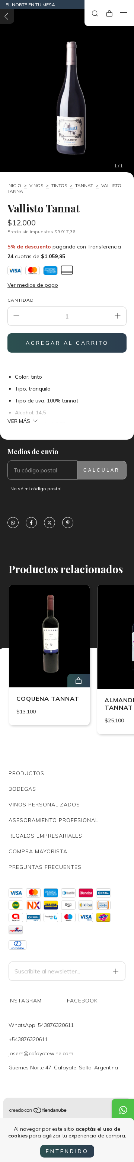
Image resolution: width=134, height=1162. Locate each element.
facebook (82, 1000)
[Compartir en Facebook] (31, 523)
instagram (25, 1000)
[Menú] (123, 13)
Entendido (67, 1151)
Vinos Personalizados (44, 804)
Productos (26, 773)
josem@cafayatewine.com (41, 1053)
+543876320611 (28, 1039)
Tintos (59, 185)
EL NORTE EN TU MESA (30, 4)
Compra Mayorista (38, 851)
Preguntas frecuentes (45, 867)
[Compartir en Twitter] (49, 523)
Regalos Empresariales (45, 835)
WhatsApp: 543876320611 (41, 1025)
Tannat (84, 185)
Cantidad (20, 300)
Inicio (14, 185)
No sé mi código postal (35, 488)
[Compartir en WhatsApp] (13, 523)
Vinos (36, 185)
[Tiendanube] (38, 1111)
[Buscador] (95, 13)
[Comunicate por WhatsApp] (123, 1110)
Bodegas (22, 789)
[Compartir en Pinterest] (67, 523)
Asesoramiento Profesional (53, 820)
